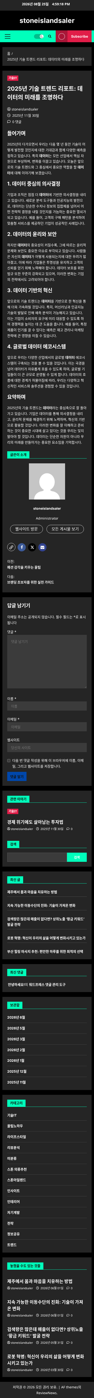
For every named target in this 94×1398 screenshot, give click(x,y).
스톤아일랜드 (16, 1180)
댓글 (11, 632)
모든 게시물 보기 (65, 529)
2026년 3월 (16, 1039)
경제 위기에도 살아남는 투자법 (35, 822)
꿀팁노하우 (15, 1126)
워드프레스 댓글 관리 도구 (47, 984)
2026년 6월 (16, 1017)
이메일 (13, 719)
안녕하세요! (16, 984)
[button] (7, 36)
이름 (11, 698)
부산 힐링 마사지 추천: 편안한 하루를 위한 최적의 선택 (45, 951)
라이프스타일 (16, 1137)
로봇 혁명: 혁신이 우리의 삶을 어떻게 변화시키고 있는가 (46, 938)
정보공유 (13, 1234)
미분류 (12, 1158)
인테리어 (13, 1201)
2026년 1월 (15, 1060)
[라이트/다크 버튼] (39, 36)
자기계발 (13, 1212)
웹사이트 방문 (26, 529)
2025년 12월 (17, 1071)
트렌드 (12, 1245)
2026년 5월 (16, 1028)
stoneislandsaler (47, 20)
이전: (24, 564)
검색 (13, 844)
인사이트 (13, 1191)
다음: (30, 579)
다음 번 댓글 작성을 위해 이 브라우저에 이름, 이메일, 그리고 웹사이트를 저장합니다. (48, 763)
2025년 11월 (16, 1082)
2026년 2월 (16, 1050)
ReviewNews (46, 1393)
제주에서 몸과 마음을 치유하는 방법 (32, 892)
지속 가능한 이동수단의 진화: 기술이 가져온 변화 (41, 905)
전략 (10, 1223)
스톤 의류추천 (17, 1169)
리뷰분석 (13, 1147)
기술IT (13, 78)
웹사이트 (13, 740)
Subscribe (79, 36)
